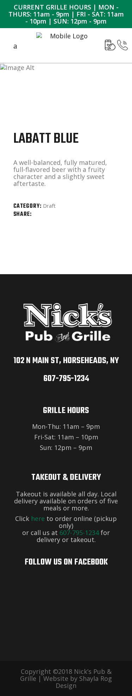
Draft (49, 205)
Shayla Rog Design (84, 682)
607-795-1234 (66, 378)
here (38, 518)
